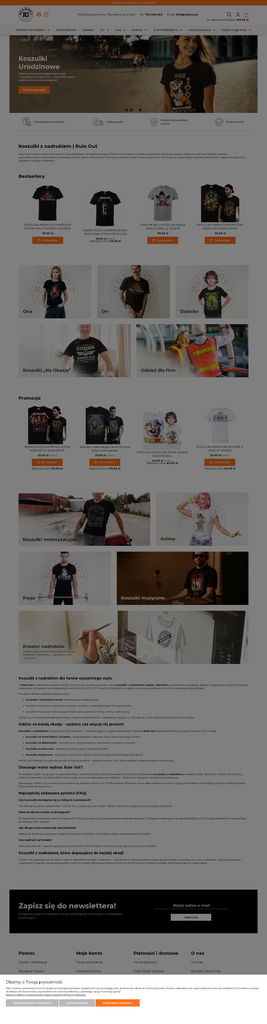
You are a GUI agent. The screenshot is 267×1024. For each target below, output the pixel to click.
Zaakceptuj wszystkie (117, 1003)
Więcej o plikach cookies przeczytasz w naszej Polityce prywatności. (46, 994)
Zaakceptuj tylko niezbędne (32, 1003)
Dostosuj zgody (77, 1003)
